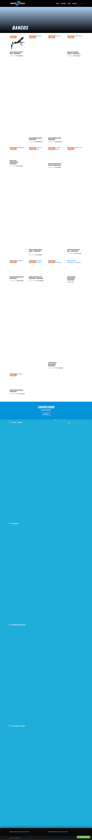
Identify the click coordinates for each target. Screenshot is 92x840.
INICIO (57, 3)
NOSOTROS (63, 3)
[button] (84, 837)
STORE (68, 3)
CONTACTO (74, 3)
